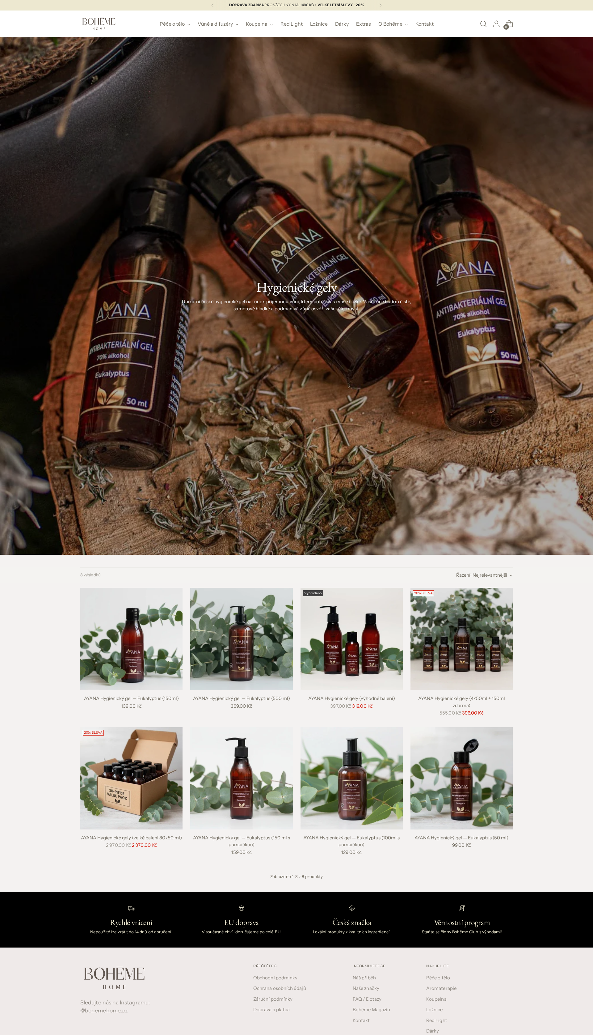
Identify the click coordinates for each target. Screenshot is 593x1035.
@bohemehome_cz (104, 1010)
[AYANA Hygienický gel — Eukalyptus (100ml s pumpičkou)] (352, 778)
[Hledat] (483, 24)
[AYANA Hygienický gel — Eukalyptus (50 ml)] (461, 778)
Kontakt (361, 1020)
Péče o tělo (438, 978)
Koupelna (436, 999)
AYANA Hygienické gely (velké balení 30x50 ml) (131, 838)
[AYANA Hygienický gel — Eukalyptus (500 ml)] (241, 639)
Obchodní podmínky (275, 978)
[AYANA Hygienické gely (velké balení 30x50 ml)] (131, 778)
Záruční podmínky (272, 999)
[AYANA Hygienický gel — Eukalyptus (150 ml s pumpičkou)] (241, 778)
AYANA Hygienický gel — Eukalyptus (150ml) (131, 698)
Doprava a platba (271, 1009)
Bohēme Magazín (371, 1009)
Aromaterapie (441, 988)
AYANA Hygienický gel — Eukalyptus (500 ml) (241, 698)
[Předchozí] (212, 5)
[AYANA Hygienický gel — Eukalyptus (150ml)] (131, 639)
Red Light (436, 1020)
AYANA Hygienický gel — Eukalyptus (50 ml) (461, 838)
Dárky (432, 1031)
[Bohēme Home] (98, 24)
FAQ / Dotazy (367, 999)
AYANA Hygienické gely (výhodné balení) (351, 698)
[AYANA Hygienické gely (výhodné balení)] (352, 639)
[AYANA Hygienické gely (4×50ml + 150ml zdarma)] (461, 639)
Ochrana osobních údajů (279, 988)
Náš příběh (364, 978)
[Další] (380, 5)
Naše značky (366, 988)
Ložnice (434, 1009)
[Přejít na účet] (496, 24)
